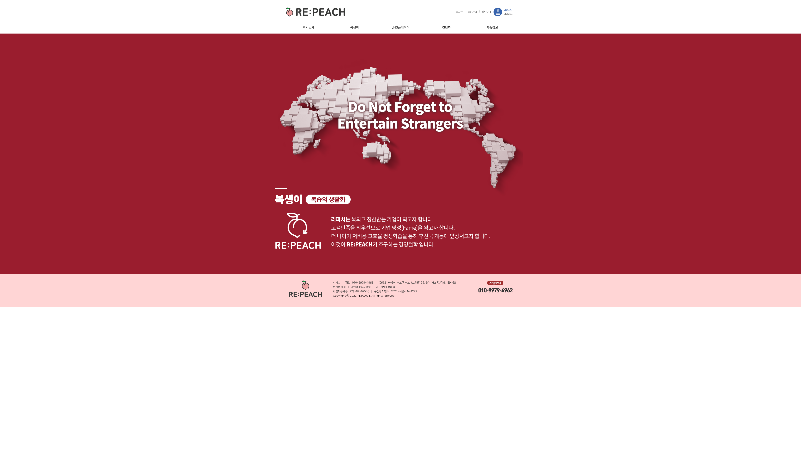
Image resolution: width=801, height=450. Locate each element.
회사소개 (309, 27)
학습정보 (492, 27)
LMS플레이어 (401, 27)
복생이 (354, 27)
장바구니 (486, 12)
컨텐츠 (446, 27)
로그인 (459, 12)
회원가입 (472, 12)
